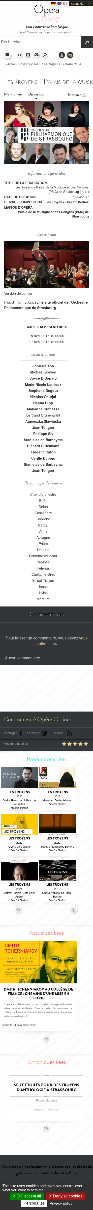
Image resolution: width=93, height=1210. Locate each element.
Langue (19, 55)
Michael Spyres (43, 372)
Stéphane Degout (43, 390)
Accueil (12, 64)
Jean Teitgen (43, 427)
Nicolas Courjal (43, 396)
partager (10, 733)
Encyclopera (29, 64)
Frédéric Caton (43, 452)
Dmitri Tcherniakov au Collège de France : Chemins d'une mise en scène (38, 994)
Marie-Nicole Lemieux (43, 384)
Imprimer (74, 94)
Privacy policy (61, 1203)
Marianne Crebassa (43, 408)
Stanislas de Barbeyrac (43, 439)
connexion (78, 3)
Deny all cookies (67, 1196)
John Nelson (43, 365)
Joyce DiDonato (43, 378)
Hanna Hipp (43, 402)
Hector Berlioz (78, 202)
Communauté (70, 55)
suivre (58, 733)
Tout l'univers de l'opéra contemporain (46, 32)
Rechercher (45, 55)
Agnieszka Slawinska (43, 421)
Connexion (62, 55)
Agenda (28, 55)
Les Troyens (54, 202)
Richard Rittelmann (43, 445)
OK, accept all (28, 1196)
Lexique (36, 55)
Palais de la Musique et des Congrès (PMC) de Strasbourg (53, 213)
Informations (13, 94)
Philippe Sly (43, 433)
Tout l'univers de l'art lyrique (47, 27)
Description (36, 94)
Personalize (34, 1203)
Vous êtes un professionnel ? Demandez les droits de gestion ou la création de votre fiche (46, 1169)
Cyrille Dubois (43, 458)
